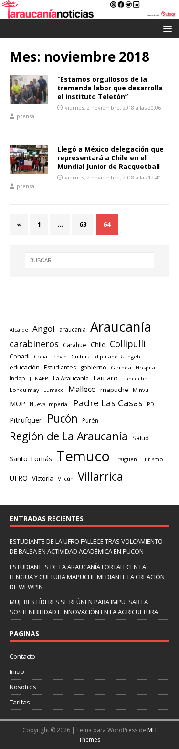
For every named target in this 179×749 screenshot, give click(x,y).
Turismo (152, 459)
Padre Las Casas (108, 403)
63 (83, 224)
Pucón (62, 418)
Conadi (20, 356)
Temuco (83, 456)
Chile (98, 344)
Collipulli (128, 343)
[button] (166, 28)
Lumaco (53, 389)
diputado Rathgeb (117, 356)
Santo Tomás (31, 458)
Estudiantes (60, 367)
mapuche (114, 389)
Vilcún (66, 478)
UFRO (19, 477)
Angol (43, 328)
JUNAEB (39, 378)
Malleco (82, 389)
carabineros (34, 343)
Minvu (140, 389)
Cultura (81, 356)
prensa (25, 116)
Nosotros (23, 686)
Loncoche (134, 378)
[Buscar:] (90, 260)
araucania (72, 329)
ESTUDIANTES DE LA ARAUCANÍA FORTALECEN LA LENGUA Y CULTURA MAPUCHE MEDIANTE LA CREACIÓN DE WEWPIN (87, 576)
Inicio (17, 671)
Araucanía (120, 326)
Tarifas (20, 702)
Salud (140, 438)
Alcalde (19, 329)
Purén (90, 420)
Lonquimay (24, 389)
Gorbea (121, 367)
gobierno (93, 367)
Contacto (22, 656)
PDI (151, 404)
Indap (17, 378)
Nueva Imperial (49, 404)
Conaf (41, 356)
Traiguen (125, 459)
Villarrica (100, 476)
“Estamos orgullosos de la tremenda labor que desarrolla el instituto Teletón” (110, 88)
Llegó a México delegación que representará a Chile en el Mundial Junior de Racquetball (110, 158)
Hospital (146, 367)
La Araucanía (71, 378)
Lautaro (105, 377)
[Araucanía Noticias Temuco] (89, 13)
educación (25, 367)
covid (60, 356)
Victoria (42, 478)
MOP (17, 403)
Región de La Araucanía (69, 436)
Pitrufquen (26, 420)
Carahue (74, 345)
